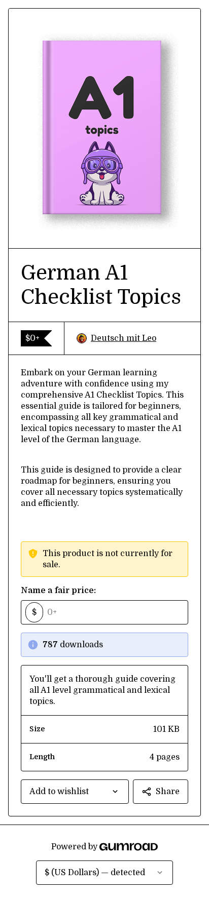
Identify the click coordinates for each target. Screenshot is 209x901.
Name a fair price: (58, 590)
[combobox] (75, 791)
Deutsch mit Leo (123, 338)
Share (168, 791)
